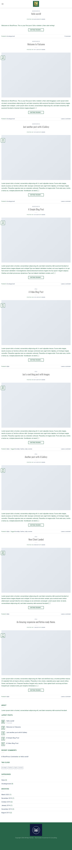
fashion (22, 449)
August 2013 (5, 813)
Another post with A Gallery (36, 457)
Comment (67, 36)
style (26, 449)
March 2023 (5, 794)
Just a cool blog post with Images (36, 374)
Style (36, 289)
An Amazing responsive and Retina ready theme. (36, 622)
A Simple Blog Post (36, 209)
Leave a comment (66, 118)
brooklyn (17, 449)
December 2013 (6, 809)
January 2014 (5, 805)
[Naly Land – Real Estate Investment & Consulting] (36, 4)
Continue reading (36, 30)
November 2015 (6, 798)
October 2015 (5, 802)
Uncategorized (36, 11)
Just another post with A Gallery (36, 126)
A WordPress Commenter (9, 757)
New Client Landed (36, 539)
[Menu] (2, 4)
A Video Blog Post (36, 292)
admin (43, 19)
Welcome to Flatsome (36, 44)
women (30, 449)
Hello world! (36, 13)
